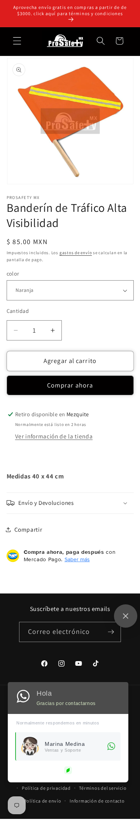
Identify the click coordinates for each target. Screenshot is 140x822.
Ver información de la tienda (54, 436)
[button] (17, 40)
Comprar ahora (70, 385)
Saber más (77, 559)
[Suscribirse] (111, 632)
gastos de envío (76, 252)
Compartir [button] (28, 529)
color (13, 273)
